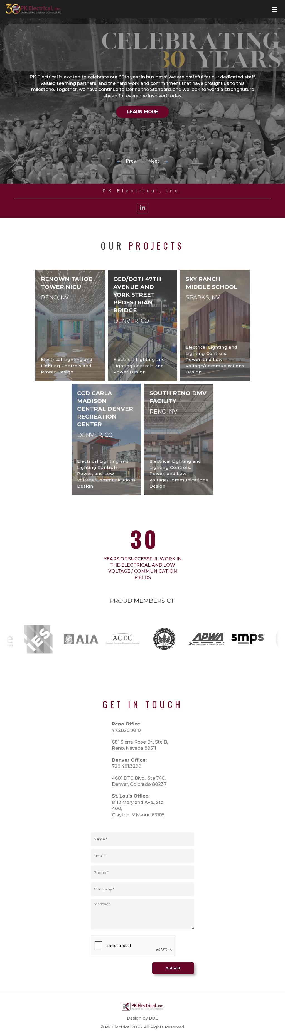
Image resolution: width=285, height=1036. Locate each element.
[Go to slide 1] (128, 174)
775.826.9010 (126, 730)
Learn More (142, 111)
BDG (153, 1018)
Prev (126, 161)
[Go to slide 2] (142, 174)
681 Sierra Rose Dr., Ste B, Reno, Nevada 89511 (140, 745)
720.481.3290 (126, 766)
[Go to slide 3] (157, 174)
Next (158, 161)
